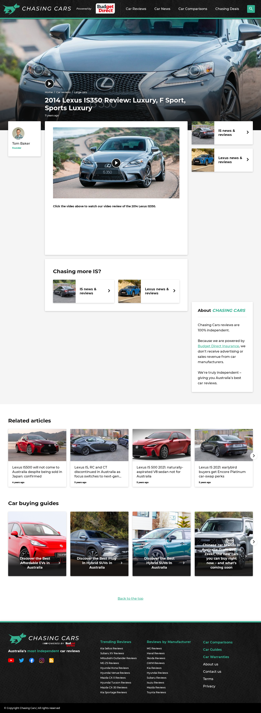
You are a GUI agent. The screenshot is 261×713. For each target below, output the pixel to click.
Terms (208, 679)
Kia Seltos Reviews (111, 648)
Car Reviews (136, 9)
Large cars (80, 92)
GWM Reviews (156, 663)
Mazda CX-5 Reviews (113, 677)
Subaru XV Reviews (112, 653)
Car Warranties (216, 657)
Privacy (209, 686)
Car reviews (63, 92)
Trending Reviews (115, 642)
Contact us (212, 672)
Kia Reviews (154, 667)
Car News (162, 9)
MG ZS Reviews (109, 663)
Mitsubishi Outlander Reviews (118, 658)
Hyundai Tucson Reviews (115, 682)
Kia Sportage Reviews (113, 692)
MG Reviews (154, 648)
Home (49, 92)
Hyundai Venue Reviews (115, 672)
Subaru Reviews (156, 677)
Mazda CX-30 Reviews (113, 687)
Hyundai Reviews (157, 672)
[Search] (251, 9)
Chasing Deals (227, 9)
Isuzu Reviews (155, 682)
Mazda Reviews (156, 687)
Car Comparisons (192, 9)
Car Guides (212, 650)
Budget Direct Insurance (218, 346)
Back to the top (130, 599)
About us (210, 664)
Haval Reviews (156, 653)
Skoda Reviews (156, 658)
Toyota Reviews (156, 692)
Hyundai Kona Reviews (114, 667)
